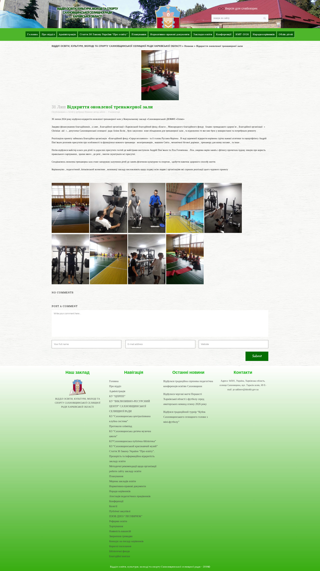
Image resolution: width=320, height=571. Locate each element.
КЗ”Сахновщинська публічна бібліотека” (132, 441)
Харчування (116, 526)
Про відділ (115, 386)
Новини (89, 112)
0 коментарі (114, 112)
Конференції (116, 501)
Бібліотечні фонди (119, 551)
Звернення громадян (120, 536)
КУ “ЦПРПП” (117, 396)
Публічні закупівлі (119, 511)
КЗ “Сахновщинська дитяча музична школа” (130, 434)
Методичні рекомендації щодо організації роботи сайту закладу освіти (132, 469)
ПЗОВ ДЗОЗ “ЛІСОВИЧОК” (125, 516)
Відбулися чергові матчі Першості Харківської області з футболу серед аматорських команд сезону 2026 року (185, 399)
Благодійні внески (119, 556)
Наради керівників (119, 491)
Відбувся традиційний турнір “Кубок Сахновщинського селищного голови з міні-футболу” (185, 416)
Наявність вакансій (120, 531)
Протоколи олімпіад (120, 426)
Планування (116, 476)
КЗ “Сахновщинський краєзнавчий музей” (133, 446)
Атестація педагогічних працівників (129, 496)
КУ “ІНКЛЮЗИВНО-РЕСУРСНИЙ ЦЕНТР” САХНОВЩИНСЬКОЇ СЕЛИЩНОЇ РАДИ (129, 406)
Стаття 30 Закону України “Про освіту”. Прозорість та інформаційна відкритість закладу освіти (131, 456)
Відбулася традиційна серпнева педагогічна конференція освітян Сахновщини (188, 384)
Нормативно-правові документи (127, 486)
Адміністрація (117, 391)
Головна (113, 381)
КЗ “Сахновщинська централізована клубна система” (129, 419)
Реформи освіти (118, 521)
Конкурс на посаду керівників (126, 541)
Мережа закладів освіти (122, 481)
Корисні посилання (120, 546)
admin (102, 112)
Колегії (113, 506)
